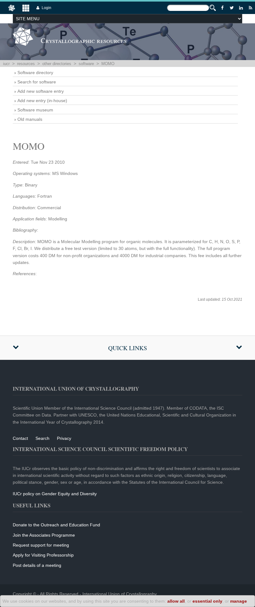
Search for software (36, 81)
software (86, 63)
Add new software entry (40, 91)
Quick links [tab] (127, 348)
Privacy (64, 438)
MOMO (107, 63)
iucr (6, 63)
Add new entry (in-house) (42, 100)
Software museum (35, 109)
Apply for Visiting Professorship (43, 555)
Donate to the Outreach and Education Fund (56, 524)
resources (26, 63)
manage (238, 601)
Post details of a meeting (37, 565)
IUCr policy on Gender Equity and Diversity (55, 493)
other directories (56, 63)
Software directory (35, 72)
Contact (20, 438)
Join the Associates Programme (44, 535)
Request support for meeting (41, 545)
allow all (176, 601)
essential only (207, 601)
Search (42, 438)
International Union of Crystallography (119, 593)
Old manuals (29, 119)
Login (46, 8)
